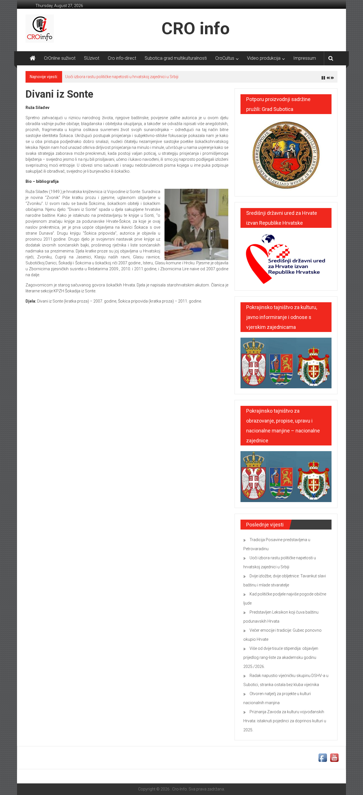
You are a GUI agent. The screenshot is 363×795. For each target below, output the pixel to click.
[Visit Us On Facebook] (322, 757)
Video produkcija (263, 58)
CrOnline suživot (59, 58)
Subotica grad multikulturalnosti (176, 58)
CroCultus (224, 58)
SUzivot (91, 58)
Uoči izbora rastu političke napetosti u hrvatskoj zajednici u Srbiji (121, 76)
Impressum (304, 58)
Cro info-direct (122, 58)
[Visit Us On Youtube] (334, 757)
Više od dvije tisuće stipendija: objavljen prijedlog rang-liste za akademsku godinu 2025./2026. (280, 657)
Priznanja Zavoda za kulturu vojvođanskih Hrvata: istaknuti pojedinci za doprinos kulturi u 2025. (284, 721)
